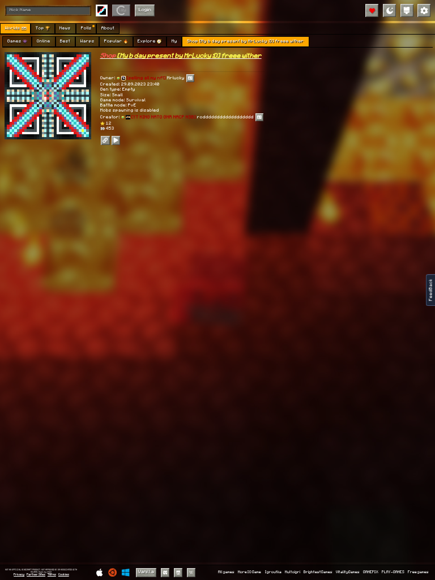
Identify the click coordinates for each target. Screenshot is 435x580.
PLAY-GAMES (393, 572)
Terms (52, 574)
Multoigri (292, 572)
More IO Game (249, 572)
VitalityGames (348, 572)
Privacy (19, 574)
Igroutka (273, 572)
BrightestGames (318, 572)
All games (226, 572)
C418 (49, 572)
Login (145, 10)
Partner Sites (36, 574)
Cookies (63, 574)
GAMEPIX (370, 572)
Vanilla (146, 572)
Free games (418, 572)
